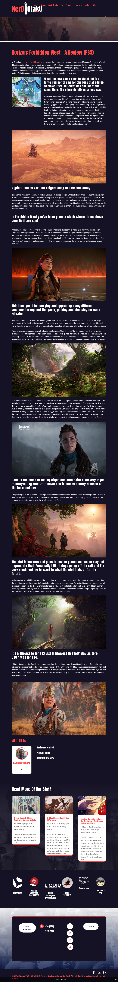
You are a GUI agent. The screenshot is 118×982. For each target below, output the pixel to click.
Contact (36, 11)
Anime (43, 5)
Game (54, 827)
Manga (96, 830)
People (26, 827)
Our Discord (27, 927)
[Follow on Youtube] (70, 947)
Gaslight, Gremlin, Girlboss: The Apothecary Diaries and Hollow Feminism (92, 821)
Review (32, 827)
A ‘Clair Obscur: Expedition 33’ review (58, 819)
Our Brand (66, 976)
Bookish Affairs (19, 827)
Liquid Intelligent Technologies (50, 895)
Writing (16, 829)
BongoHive (17, 892)
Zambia (21, 829)
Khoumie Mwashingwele (90, 827)
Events (68, 5)
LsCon (91, 926)
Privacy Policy (76, 976)
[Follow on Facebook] (70, 926)
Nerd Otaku (19, 824)
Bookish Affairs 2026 (55, 5)
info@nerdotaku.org (55, 976)
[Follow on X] (70, 933)
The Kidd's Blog (100, 891)
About (36, 5)
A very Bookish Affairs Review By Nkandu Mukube (25, 819)
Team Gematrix (67, 893)
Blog (94, 5)
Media (78, 5)
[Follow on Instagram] (70, 940)
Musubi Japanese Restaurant (34, 893)
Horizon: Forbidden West (32, 62)
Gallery (87, 5)
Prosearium (84, 888)
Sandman (52, 824)
